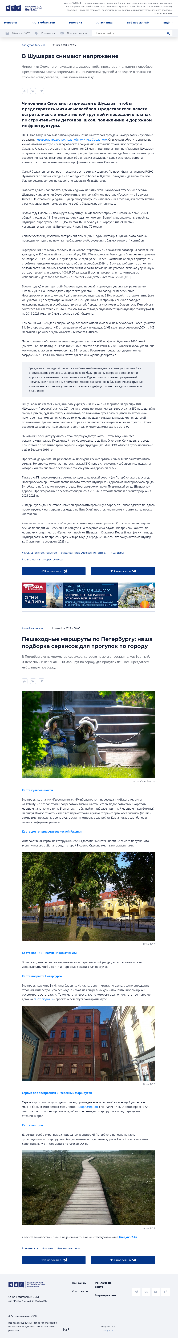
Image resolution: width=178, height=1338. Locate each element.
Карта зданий (32, 953)
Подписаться (48, 33)
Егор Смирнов (88, 1107)
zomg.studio (109, 1330)
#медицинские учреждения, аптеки (84, 552)
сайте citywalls (43, 999)
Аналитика (104, 22)
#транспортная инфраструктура (42, 559)
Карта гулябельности (37, 790)
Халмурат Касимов (34, 45)
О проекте (80, 1291)
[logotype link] (24, 8)
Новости (10, 22)
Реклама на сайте (103, 1284)
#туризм (47, 1248)
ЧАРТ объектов (43, 22)
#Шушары (117, 552)
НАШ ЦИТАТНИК (72, 3)
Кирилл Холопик (162, 13)
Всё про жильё (138, 22)
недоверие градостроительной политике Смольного (71, 139)
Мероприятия (105, 1295)
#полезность (30, 1248)
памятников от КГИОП (61, 953)
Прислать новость (77, 33)
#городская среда (68, 1248)
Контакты (79, 1283)
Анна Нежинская (32, 628)
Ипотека (75, 22)
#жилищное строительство (39, 552)
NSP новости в (51, 571)
